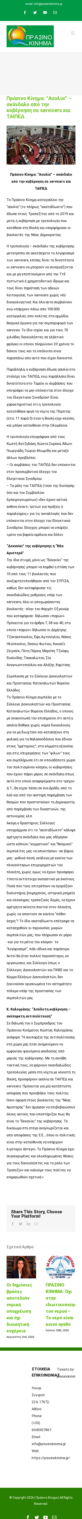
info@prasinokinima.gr (49, 1444)
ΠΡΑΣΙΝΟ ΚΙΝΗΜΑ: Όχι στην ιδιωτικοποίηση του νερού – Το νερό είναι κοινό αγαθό (60, 1267)
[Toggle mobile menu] (73, 33)
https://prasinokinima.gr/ (51, 1458)
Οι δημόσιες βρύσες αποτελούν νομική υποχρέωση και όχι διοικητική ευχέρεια (21, 1267)
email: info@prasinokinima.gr (44, 3)
